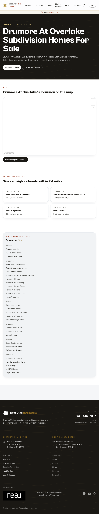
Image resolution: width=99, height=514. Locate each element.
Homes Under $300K (14, 328)
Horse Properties (12, 297)
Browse (28, 5)
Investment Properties (14, 316)
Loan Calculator (9, 475)
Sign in (84, 5)
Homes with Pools (13, 279)
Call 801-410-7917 (32, 67)
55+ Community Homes (15, 264)
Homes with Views (13, 290)
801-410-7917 (86, 416)
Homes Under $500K (14, 331)
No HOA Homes (12, 369)
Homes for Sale (9, 463)
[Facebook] (84, 493)
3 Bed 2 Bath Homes (14, 343)
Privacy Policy (57, 475)
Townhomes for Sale (14, 256)
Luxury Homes (11, 335)
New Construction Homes (16, 362)
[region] (49, 126)
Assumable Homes (13, 305)
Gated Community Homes (16, 268)
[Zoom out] (93, 104)
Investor (39, 5)
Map (50, 5)
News (54, 467)
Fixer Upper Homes (13, 309)
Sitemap (55, 471)
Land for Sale (8, 471)
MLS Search (7, 459)
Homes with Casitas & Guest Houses (20, 275)
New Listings (11, 365)
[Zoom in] (93, 100)
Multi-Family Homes (14, 253)
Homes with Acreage (14, 358)
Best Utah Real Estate (16, 508)
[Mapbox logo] (9, 153)
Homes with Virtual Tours (15, 293)
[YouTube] (89, 493)
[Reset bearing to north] (93, 107)
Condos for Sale (12, 249)
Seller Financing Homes (15, 319)
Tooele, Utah (24, 24)
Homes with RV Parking (15, 282)
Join (92, 5)
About (67, 5)
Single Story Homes (13, 373)
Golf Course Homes (14, 272)
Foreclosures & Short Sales (16, 312)
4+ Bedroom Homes (14, 346)
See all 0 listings (12, 67)
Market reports (58, 5)
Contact (77, 5)
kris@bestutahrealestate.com (85, 422)
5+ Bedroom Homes (14, 350)
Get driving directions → (15, 159)
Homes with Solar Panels (15, 286)
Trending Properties (11, 467)
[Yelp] (94, 493)
